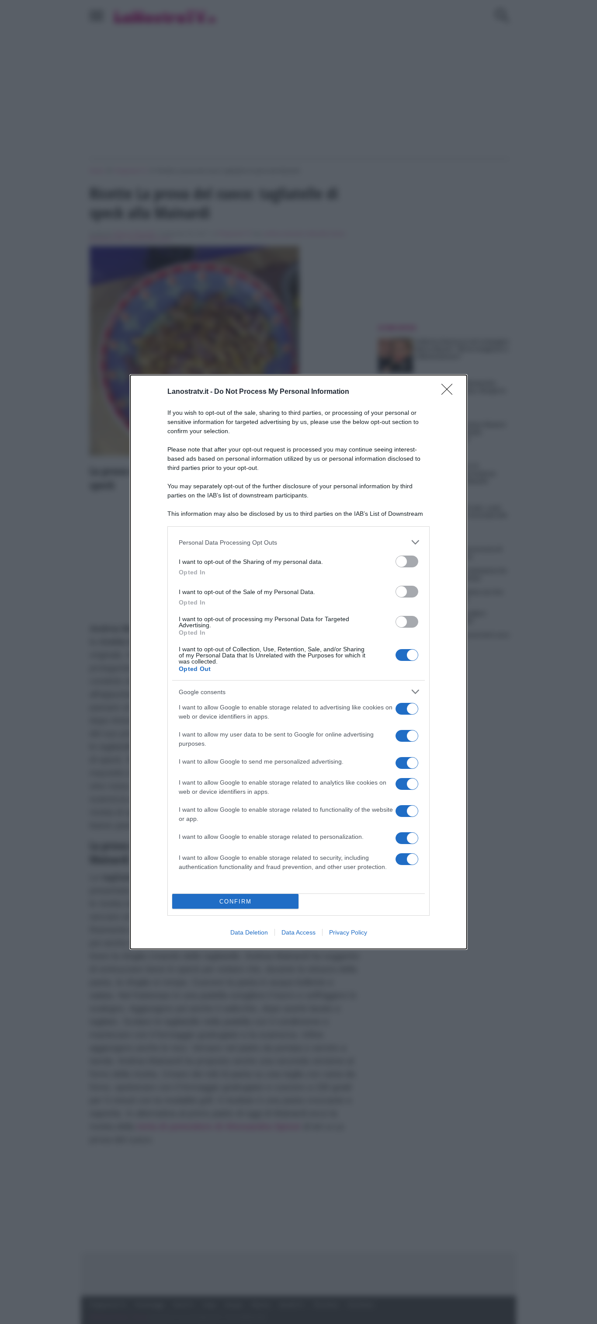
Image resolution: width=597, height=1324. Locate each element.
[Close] (449, 392)
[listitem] (298, 542)
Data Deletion (249, 932)
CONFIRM (235, 901)
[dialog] (298, 662)
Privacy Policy (348, 932)
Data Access (298, 932)
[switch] (407, 561)
